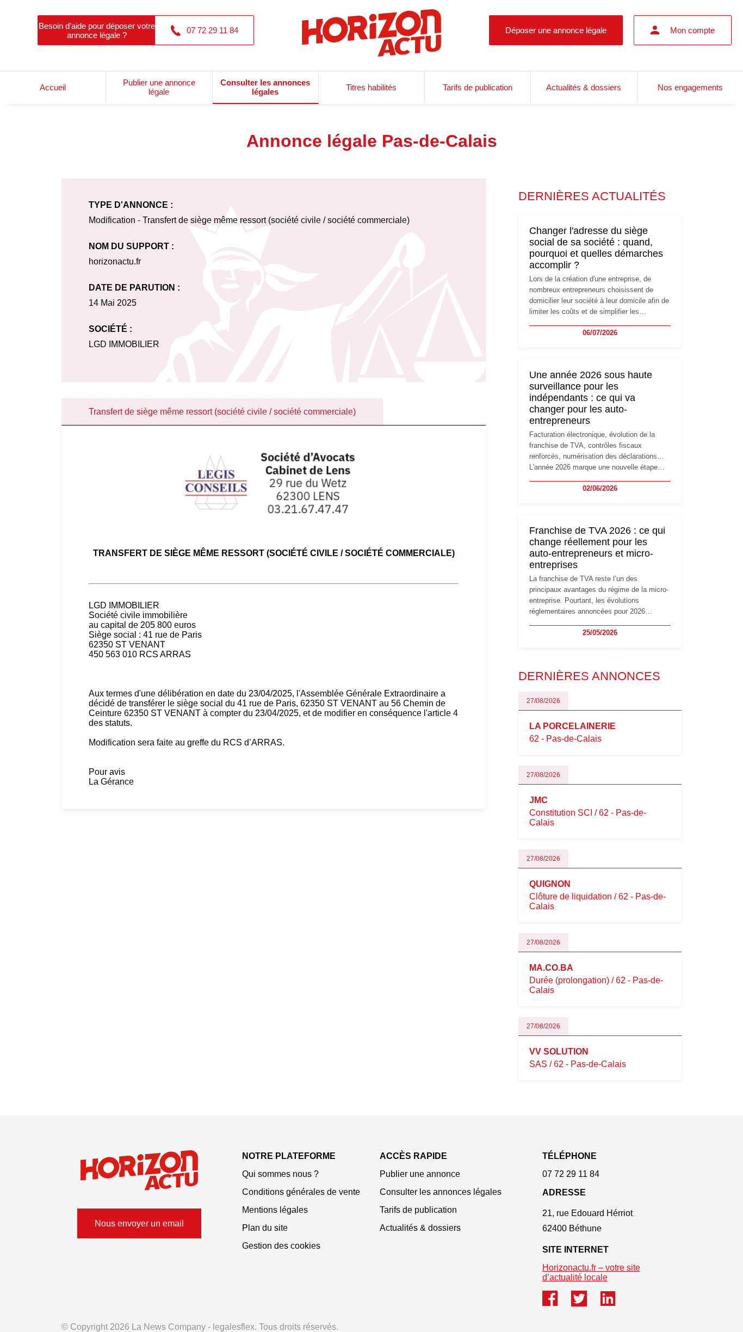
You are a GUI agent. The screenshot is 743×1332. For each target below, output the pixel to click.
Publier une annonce (420, 1174)
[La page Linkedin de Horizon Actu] (613, 1303)
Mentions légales (275, 1209)
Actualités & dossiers (583, 87)
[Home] (139, 1170)
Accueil (53, 87)
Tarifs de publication (477, 87)
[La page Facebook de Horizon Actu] (556, 1303)
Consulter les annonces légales (265, 87)
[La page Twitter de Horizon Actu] (585, 1303)
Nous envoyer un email (139, 1223)
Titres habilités (371, 87)
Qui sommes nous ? (280, 1174)
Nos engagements (690, 87)
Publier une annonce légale (159, 87)
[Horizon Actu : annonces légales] (371, 30)
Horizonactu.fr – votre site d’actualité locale (591, 1272)
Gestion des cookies (281, 1245)
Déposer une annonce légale (555, 30)
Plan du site (265, 1227)
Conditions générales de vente (301, 1192)
